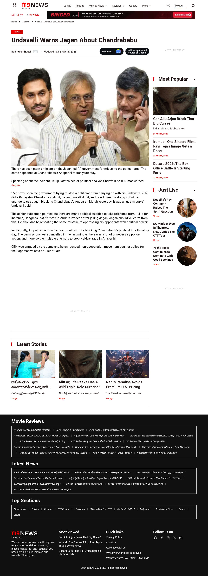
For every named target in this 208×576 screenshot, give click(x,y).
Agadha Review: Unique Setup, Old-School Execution (99, 435)
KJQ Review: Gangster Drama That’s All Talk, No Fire (96, 441)
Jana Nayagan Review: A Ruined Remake (112, 452)
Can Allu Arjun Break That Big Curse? (80, 537)
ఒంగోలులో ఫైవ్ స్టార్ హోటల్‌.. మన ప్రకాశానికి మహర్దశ (37, 483)
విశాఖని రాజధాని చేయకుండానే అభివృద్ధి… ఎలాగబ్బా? (159, 472)
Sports (182, 509)
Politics (80, 5)
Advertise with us (115, 547)
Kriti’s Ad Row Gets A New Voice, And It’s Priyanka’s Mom (41, 472)
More (145, 5)
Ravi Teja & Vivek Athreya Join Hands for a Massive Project (42, 489)
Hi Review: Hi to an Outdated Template (32, 430)
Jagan (15, 185)
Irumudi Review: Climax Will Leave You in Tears (111, 430)
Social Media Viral (126, 509)
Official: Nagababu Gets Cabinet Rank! (84, 483)
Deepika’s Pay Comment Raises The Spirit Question (38, 478)
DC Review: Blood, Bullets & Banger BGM (145, 441)
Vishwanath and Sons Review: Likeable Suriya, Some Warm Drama (161, 435)
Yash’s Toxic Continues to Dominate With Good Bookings (135, 483)
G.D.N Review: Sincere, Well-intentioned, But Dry (42, 441)
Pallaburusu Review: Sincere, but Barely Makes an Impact (41, 435)
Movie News (20, 509)
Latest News (24, 464)
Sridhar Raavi (23, 51)
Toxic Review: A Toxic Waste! (70, 430)
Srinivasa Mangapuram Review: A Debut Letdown (166, 447)
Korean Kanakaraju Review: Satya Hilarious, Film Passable (42, 447)
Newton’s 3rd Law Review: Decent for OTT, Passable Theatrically (106, 447)
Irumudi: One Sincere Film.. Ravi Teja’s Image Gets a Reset (80, 544)
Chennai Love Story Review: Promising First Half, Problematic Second (53, 452)
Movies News (96, 5)
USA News (80, 509)
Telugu (179, 5)
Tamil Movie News (164, 509)
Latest (67, 5)
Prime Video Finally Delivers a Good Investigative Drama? (102, 472)
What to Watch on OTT (101, 509)
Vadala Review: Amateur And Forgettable (157, 452)
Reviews (116, 5)
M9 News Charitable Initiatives (123, 552)
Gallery (133, 5)
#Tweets (34, 14)
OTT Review (63, 509)
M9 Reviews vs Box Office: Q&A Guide (127, 558)
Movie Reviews (27, 421)
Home (14, 22)
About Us (111, 542)
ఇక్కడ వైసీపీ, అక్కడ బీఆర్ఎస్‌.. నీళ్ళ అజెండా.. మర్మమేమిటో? (95, 478)
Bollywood (145, 509)
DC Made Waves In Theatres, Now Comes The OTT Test (154, 478)
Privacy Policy (114, 537)
